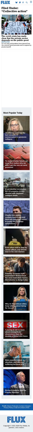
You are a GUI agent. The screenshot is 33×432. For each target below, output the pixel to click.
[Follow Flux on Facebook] (23, 3)
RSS (27, 407)
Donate (27, 406)
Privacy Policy (8, 407)
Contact (21, 406)
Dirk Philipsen (5, 42)
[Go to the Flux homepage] (5, 3)
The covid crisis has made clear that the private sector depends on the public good (15, 38)
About (9, 406)
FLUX (4, 406)
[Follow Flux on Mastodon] (17, 3)
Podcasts (15, 406)
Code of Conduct (19, 407)
